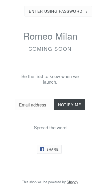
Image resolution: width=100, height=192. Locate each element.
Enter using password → (58, 11)
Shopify (72, 181)
